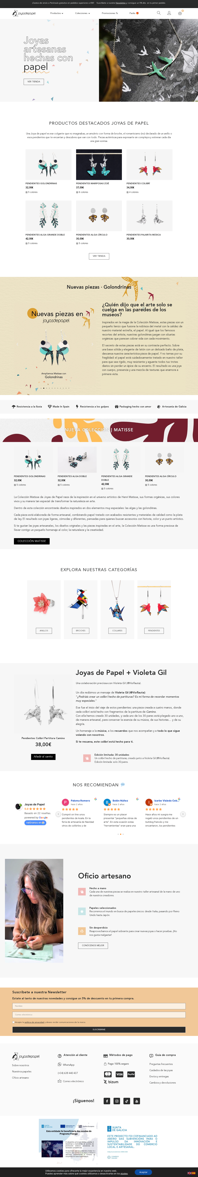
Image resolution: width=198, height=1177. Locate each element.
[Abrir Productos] (63, 13)
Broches (80, 631)
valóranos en (33, 822)
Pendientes (154, 631)
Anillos (44, 631)
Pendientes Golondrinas (41, 183)
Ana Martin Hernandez (166, 800)
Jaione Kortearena (124, 800)
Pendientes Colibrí (138, 183)
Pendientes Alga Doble (72, 476)
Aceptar (143, 1172)
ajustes (124, 1173)
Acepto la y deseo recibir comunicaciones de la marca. (50, 1022)
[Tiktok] (126, 1101)
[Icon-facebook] (107, 1101)
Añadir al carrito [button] (43, 756)
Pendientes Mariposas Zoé (92, 183)
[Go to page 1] (120, 834)
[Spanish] (194, 1172)
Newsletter (121, 3)
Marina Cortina (80, 800)
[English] (190, 1172)
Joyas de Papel (34, 804)
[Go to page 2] (123, 834)
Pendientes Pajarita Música (144, 235)
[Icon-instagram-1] (117, 1101)
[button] (17, 344)
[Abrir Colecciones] (89, 13)
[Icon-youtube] (136, 1101)
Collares (117, 631)
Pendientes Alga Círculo (91, 235)
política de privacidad (34, 1022)
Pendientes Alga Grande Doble (45, 235)
